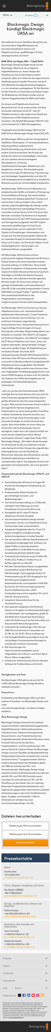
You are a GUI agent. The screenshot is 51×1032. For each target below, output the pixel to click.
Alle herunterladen (25, 842)
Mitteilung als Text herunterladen (25, 834)
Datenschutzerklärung (15, 1017)
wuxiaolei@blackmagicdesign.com (20, 896)
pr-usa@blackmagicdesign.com (19, 937)
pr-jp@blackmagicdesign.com (18, 878)
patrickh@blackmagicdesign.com (20, 916)
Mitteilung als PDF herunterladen (25, 825)
